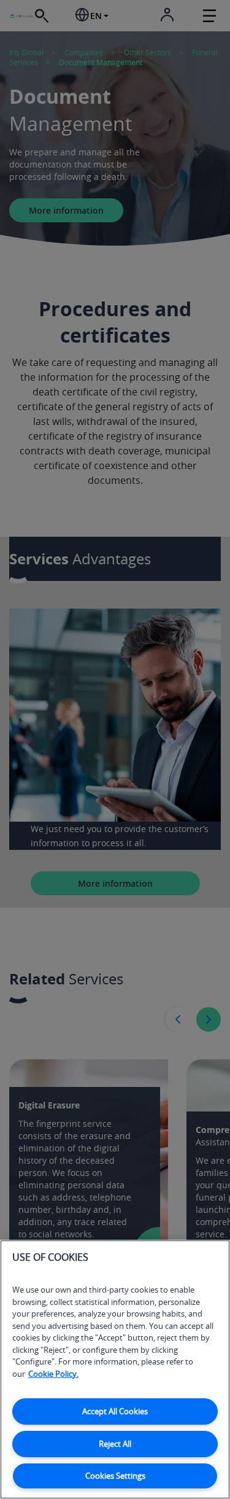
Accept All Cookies (115, 1411)
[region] (115, 1369)
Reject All (115, 1443)
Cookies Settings (115, 1475)
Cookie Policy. (53, 1373)
